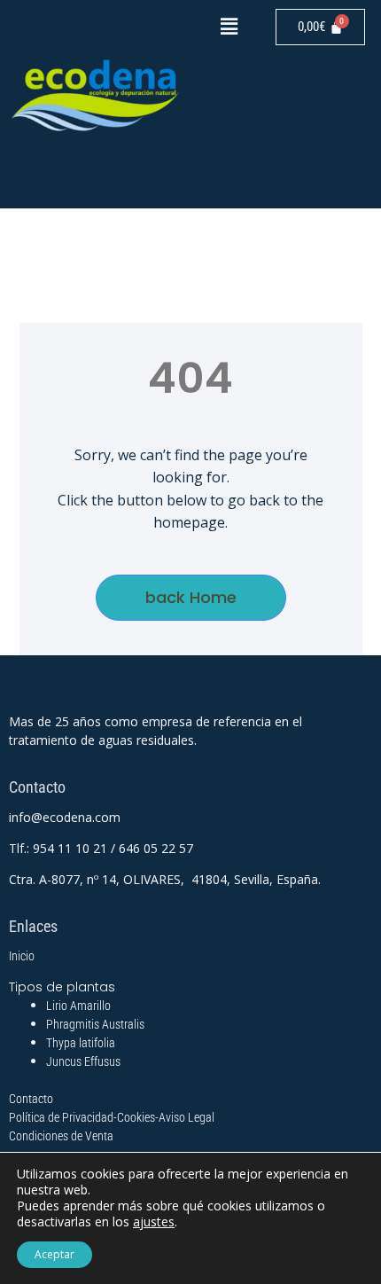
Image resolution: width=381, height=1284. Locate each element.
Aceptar (54, 1254)
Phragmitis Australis (95, 1024)
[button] (229, 26)
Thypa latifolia (80, 1043)
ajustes (154, 1222)
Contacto (31, 1099)
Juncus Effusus (83, 1061)
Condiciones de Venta (61, 1136)
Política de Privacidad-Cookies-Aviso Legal (111, 1117)
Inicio (22, 956)
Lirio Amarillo (78, 1005)
